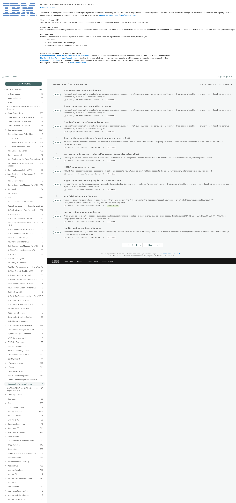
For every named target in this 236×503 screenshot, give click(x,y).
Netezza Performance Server (88, 100)
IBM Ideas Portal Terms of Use (171, 254)
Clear (41, 89)
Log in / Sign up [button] (224, 77)
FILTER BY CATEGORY (14, 89)
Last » (159, 245)
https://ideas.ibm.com (128, 15)
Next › (151, 245)
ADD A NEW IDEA (24, 84)
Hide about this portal (48, 7)
